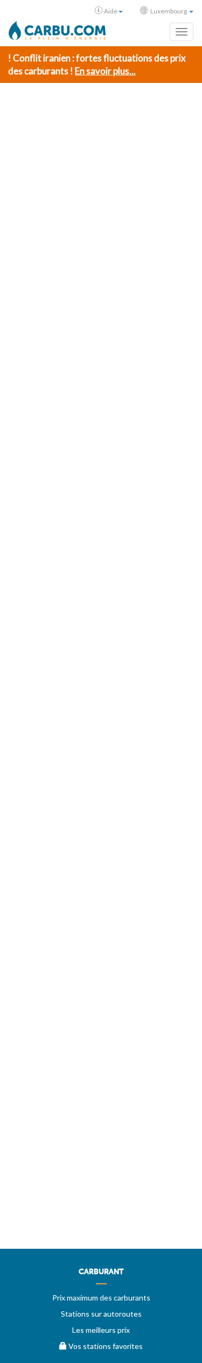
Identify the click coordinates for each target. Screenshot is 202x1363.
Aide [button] (110, 11)
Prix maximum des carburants (101, 1297)
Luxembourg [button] (168, 11)
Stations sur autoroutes (101, 1313)
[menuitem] (101, 1276)
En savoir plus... (105, 71)
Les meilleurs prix (101, 1329)
